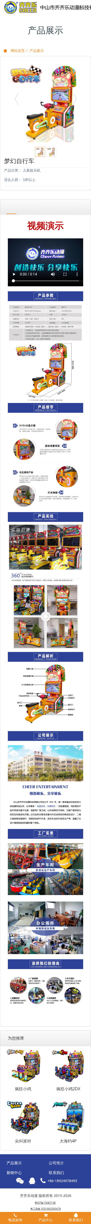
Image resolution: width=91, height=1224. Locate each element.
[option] (45, 101)
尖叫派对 (23, 1141)
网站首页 (17, 50)
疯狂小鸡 (23, 1089)
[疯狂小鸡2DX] (68, 1065)
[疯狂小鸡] (23, 1065)
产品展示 (37, 50)
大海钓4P (68, 1141)
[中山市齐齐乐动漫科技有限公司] (26, 7)
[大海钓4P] (68, 1117)
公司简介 (56, 1162)
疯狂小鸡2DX (68, 1089)
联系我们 (56, 1172)
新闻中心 (14, 1172)
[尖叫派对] (23, 1117)
